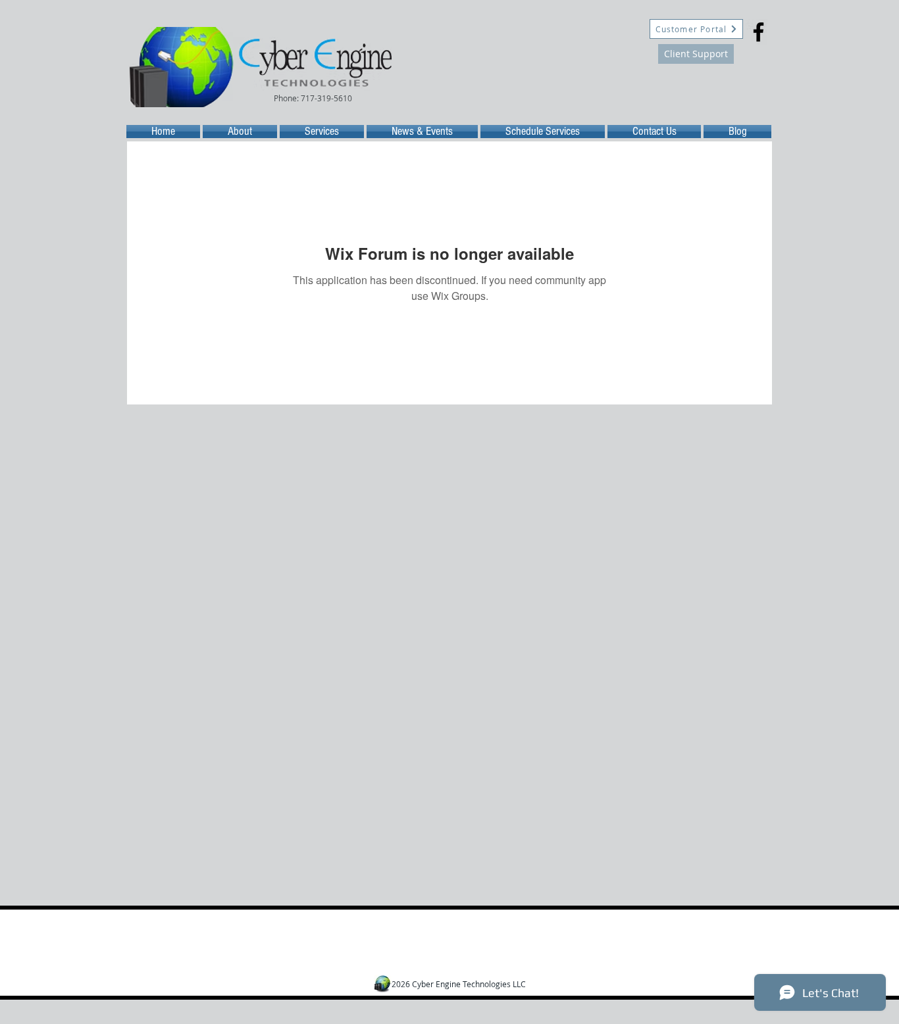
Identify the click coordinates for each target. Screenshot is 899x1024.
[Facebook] (758, 32)
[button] (313, 98)
